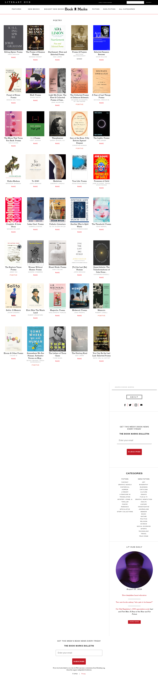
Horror (125, 489)
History (143, 504)
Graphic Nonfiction (143, 499)
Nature (144, 516)
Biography (143, 484)
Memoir (144, 511)
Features (16, 9)
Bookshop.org (101, 668)
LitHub (76, 674)
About (134, 397)
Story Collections (125, 511)
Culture (143, 492)
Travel (144, 533)
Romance (125, 506)
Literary (124, 492)
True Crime (143, 536)
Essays (144, 494)
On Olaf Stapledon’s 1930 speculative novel (134, 611)
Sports (144, 528)
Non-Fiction (109, 9)
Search (148, 2)
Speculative (125, 509)
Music (143, 514)
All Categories (127, 9)
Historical (124, 487)
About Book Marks (105, 2)
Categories (134, 474)
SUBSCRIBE (134, 452)
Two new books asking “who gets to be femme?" (134, 602)
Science (143, 524)
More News (134, 621)
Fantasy (124, 482)
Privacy (83, 674)
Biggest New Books (54, 9)
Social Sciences (144, 526)
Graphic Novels (125, 484)
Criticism (144, 489)
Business (144, 487)
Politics (143, 519)
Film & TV (144, 497)
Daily (134, 547)
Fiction (95, 9)
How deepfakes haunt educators (134, 595)
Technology (144, 531)
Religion (143, 521)
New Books (34, 9)
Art (143, 482)
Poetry (125, 504)
